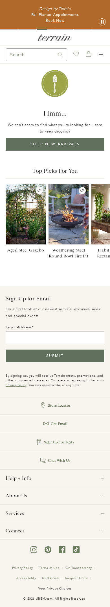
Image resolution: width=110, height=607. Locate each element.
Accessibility (26, 578)
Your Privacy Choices (55, 588)
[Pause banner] (102, 22)
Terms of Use (49, 568)
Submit (54, 356)
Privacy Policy (16, 385)
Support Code (76, 578)
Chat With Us (59, 460)
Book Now (55, 20)
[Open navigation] (101, 54)
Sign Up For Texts (59, 442)
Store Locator (59, 405)
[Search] (60, 55)
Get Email (59, 424)
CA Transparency (78, 568)
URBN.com (50, 578)
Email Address (19, 327)
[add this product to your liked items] (39, 190)
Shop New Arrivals (55, 144)
